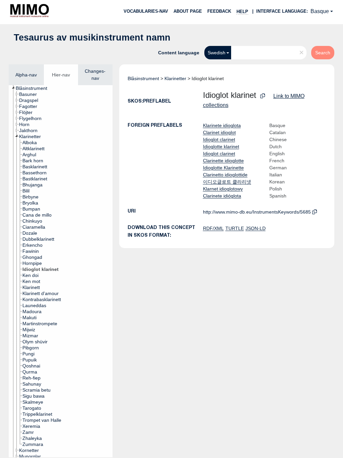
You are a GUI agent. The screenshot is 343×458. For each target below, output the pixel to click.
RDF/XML (213, 228)
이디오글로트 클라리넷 (227, 181)
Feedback (219, 11)
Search (322, 52)
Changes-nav (95, 74)
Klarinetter (175, 78)
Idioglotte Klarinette (223, 167)
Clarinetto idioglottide (225, 174)
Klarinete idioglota (222, 125)
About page (188, 11)
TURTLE (234, 228)
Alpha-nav (26, 74)
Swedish (216, 52)
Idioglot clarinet (219, 139)
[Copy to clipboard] (262, 96)
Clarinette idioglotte (223, 160)
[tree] (61, 271)
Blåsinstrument (143, 78)
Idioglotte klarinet (221, 146)
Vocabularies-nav (146, 11)
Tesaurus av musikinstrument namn (92, 38)
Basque (320, 11)
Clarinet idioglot (219, 132)
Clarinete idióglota (222, 195)
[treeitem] (34, 88)
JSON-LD (256, 228)
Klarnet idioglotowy (223, 188)
